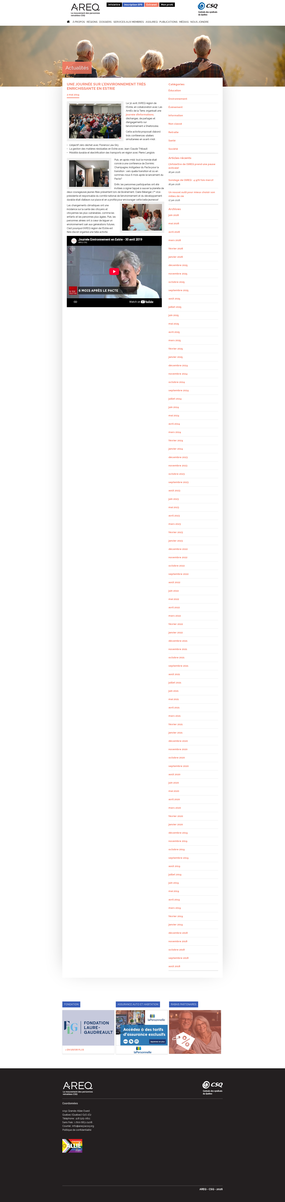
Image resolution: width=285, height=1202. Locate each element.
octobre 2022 (176, 565)
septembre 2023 (178, 482)
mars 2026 (174, 240)
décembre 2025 (178, 265)
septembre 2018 (178, 958)
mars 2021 (174, 715)
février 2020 (175, 816)
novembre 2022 (177, 557)
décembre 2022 (178, 549)
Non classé (175, 123)
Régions (92, 22)
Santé (172, 140)
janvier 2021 (175, 732)
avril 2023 (174, 515)
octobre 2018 (176, 949)
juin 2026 (173, 215)
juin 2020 (173, 782)
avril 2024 (174, 423)
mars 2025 (174, 340)
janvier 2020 (175, 824)
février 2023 (175, 532)
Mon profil (167, 4)
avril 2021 (174, 707)
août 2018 (174, 966)
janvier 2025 (175, 357)
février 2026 (175, 248)
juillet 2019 (174, 874)
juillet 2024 (175, 398)
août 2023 (174, 490)
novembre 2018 (177, 941)
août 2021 (174, 674)
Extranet (151, 4)
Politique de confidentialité (76, 1129)
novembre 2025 (177, 273)
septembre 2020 (178, 766)
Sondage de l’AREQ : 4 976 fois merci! (190, 180)
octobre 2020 (176, 757)
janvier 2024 (175, 448)
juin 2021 (173, 691)
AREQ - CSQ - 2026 (211, 1189)
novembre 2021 (177, 649)
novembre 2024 (177, 373)
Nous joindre (199, 22)
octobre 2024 (176, 382)
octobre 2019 (176, 849)
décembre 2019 (178, 832)
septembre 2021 (178, 665)
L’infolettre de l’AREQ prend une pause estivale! (191, 166)
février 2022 (175, 624)
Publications (168, 22)
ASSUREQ (152, 22)
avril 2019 (174, 899)
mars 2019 (174, 908)
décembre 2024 (178, 365)
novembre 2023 (177, 465)
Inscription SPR (133, 4)
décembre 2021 (177, 640)
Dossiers (105, 22)
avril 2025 (174, 332)
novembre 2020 (177, 749)
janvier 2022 (175, 632)
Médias (184, 22)
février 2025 (175, 348)
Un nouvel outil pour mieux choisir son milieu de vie (191, 194)
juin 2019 (173, 882)
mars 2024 (174, 432)
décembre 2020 (178, 741)
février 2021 (175, 724)
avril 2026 (174, 232)
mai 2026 (173, 223)
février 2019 (175, 916)
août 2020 (174, 774)
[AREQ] (85, 9)
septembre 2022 (178, 574)
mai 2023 (173, 507)
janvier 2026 (175, 256)
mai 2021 (173, 699)
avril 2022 (174, 607)
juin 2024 (173, 407)
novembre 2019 (177, 841)
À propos (79, 22)
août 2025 (174, 298)
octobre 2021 (176, 657)
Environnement (177, 98)
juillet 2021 (174, 682)
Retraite (173, 132)
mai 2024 (173, 415)
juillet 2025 (174, 307)
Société (173, 149)
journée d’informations (140, 114)
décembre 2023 (178, 457)
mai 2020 (173, 791)
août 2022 (174, 582)
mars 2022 (174, 615)
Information (175, 115)
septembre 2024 (178, 390)
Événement (175, 107)
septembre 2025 (178, 290)
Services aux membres (128, 22)
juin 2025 (173, 315)
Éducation (174, 90)
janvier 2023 (175, 540)
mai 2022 (173, 599)
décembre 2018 (178, 933)
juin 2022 (173, 590)
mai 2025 (173, 323)
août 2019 (174, 866)
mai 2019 (173, 891)
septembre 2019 (178, 857)
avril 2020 (174, 799)
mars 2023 (174, 524)
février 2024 (175, 440)
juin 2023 (173, 499)
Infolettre (114, 4)
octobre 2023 (176, 474)
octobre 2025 (176, 282)
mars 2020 (174, 807)
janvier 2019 (175, 924)
